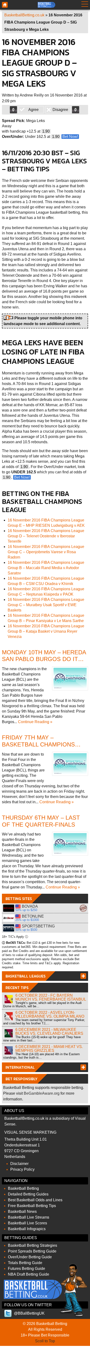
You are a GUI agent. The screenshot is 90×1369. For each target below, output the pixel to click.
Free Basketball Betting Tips (32, 1206)
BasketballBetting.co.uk (24, 15)
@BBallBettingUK (29, 1313)
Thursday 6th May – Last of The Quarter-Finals (41, 821)
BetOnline (8, 918)
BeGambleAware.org (42, 1093)
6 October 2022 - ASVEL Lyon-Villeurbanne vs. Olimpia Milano (49, 1014)
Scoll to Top (45, 1341)
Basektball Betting (5, 5)
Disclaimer (19, 1164)
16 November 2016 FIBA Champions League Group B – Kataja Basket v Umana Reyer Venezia (46, 631)
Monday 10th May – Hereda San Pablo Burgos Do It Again (44, 659)
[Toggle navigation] (84, 4)
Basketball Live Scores (27, 1223)
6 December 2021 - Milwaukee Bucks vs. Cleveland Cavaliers (49, 1031)
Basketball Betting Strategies (32, 1245)
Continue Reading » (35, 722)
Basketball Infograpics (27, 1229)
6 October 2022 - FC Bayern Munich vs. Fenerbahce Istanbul (50, 997)
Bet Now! (70, 137)
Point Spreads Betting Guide (32, 1251)
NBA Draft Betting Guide (28, 1274)
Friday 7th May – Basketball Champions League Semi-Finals (38, 744)
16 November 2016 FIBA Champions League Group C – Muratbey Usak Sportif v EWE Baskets (46, 605)
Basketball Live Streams (28, 1217)
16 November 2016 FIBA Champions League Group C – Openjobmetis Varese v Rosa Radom (46, 552)
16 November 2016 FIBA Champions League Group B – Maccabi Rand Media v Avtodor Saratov (46, 567)
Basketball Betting (23, 1188)
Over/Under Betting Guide (30, 1257)
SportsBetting (8, 928)
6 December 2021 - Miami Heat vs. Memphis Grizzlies (49, 1049)
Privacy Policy (22, 1169)
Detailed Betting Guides (28, 1194)
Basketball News (22, 1211)
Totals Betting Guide (25, 1263)
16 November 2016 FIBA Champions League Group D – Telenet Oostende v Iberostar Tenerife (46, 536)
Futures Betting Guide (26, 1268)
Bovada (8, 908)
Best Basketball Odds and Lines (35, 1200)
